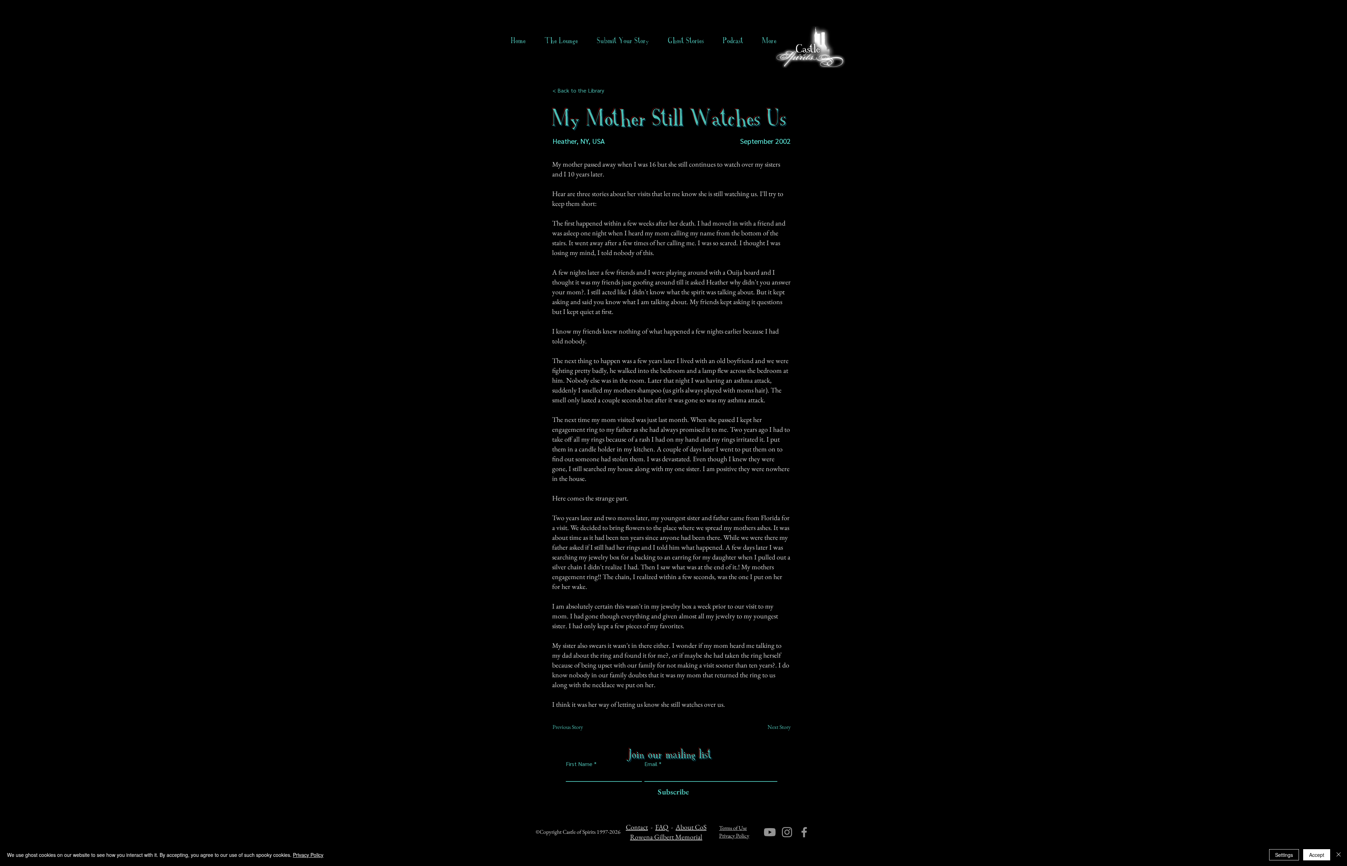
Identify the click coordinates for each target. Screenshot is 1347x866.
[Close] (1338, 854)
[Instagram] (787, 832)
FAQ (661, 827)
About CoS (691, 827)
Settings (1284, 854)
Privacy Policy (734, 835)
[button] (685, 40)
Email (650, 764)
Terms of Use (733, 828)
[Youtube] (770, 832)
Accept (1316, 854)
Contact (637, 827)
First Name (579, 764)
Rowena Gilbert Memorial (666, 836)
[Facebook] (804, 832)
